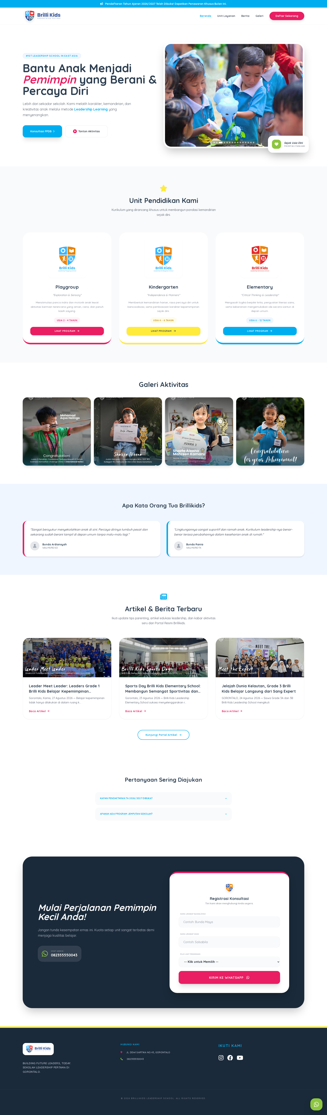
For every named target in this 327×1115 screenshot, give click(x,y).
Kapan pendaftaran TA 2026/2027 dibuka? (126, 798)
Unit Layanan (226, 16)
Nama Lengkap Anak (189, 934)
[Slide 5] (227, 142)
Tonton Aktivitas (89, 131)
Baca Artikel (37, 711)
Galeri (259, 16)
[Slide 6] (229, 142)
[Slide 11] (243, 142)
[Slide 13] (248, 142)
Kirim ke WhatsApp (227, 978)
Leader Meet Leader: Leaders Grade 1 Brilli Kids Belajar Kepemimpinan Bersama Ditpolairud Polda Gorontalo (64, 691)
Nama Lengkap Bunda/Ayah (193, 914)
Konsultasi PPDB (40, 131)
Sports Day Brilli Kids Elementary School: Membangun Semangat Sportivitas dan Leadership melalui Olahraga (163, 691)
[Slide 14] (251, 142)
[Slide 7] (232, 142)
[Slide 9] (237, 142)
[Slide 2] (217, 142)
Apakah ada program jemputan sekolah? (126, 813)
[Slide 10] (240, 142)
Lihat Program (65, 331)
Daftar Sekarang (287, 16)
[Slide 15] (253, 142)
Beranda (205, 16)
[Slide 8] (235, 142)
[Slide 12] (245, 142)
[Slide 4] (223, 142)
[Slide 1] (214, 142)
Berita (245, 16)
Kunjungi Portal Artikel (162, 735)
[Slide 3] (219, 142)
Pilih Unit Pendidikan (190, 954)
